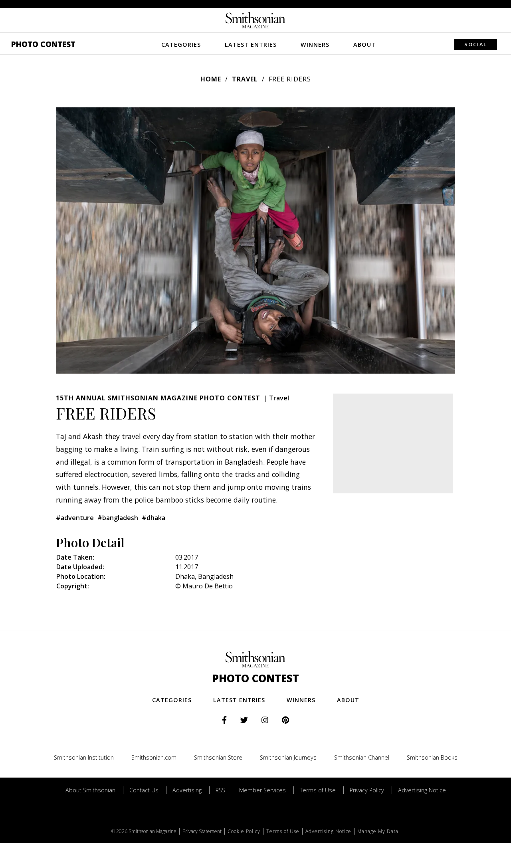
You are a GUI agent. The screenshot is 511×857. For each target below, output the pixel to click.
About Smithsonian (90, 790)
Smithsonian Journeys (288, 757)
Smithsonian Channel (361, 757)
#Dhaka (153, 517)
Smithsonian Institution (84, 757)
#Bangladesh (117, 517)
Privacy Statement (202, 831)
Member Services (262, 790)
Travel (245, 79)
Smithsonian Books (432, 757)
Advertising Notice (422, 790)
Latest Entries (251, 44)
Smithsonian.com (153, 757)
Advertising (187, 790)
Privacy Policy (367, 790)
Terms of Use (318, 790)
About (364, 44)
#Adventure (75, 517)
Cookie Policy (244, 831)
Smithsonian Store (218, 757)
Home (210, 79)
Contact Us (143, 790)
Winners (315, 44)
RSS (220, 790)
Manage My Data (377, 831)
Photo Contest (43, 44)
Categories (181, 44)
